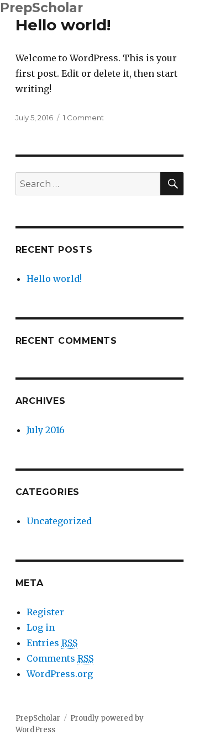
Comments (60, 658)
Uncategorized (59, 520)
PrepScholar (41, 7)
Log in (41, 627)
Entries (52, 642)
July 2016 (46, 429)
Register (45, 611)
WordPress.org (60, 673)
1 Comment (83, 117)
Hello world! (63, 24)
